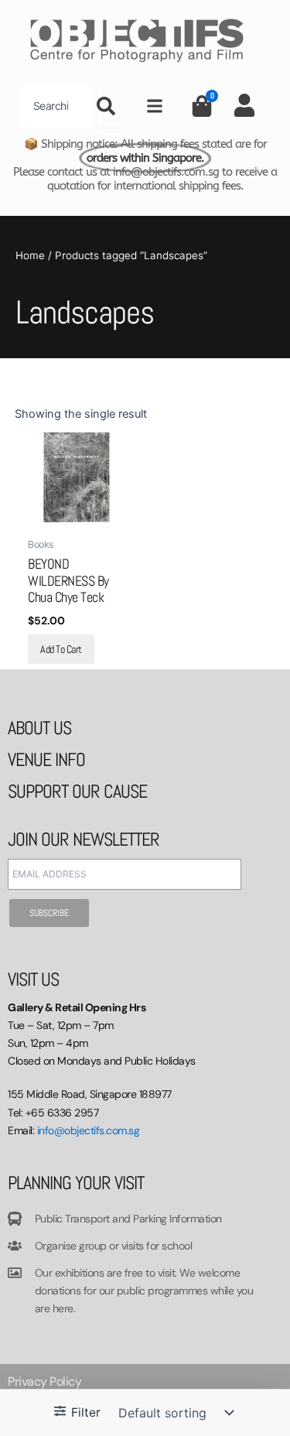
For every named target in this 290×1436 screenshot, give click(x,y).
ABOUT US (39, 728)
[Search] (109, 106)
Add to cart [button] (61, 649)
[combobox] (55, 106)
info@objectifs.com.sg (88, 1130)
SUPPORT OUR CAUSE (77, 791)
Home (30, 255)
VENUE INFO (46, 759)
